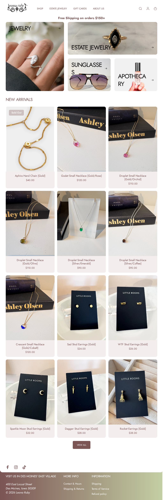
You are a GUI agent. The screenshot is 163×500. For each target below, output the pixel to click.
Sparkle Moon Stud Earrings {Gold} (30, 424)
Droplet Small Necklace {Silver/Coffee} (130, 259)
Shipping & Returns (74, 484)
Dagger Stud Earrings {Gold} (80, 424)
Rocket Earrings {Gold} (131, 424)
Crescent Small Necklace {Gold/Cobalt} (29, 343)
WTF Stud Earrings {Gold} (131, 341)
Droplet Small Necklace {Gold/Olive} (29, 259)
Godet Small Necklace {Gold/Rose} (80, 175)
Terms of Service (100, 484)
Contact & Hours (72, 479)
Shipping (96, 479)
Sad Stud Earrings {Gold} (80, 341)
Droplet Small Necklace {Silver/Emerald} (80, 259)
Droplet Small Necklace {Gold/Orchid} (130, 176)
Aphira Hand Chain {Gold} (30, 175)
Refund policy (99, 489)
